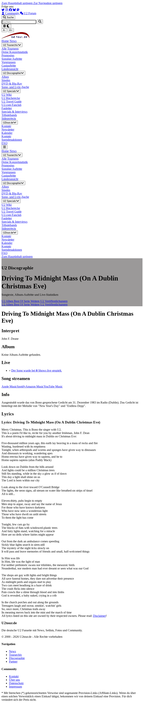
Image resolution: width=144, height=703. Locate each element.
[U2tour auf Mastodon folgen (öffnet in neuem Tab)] (18, 9)
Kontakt (14, 676)
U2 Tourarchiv (10, 45)
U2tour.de (8, 122)
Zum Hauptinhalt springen (17, 3)
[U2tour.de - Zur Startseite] (15, 37)
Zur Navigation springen (47, 3)
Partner (13, 661)
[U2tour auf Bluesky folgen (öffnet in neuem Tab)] (14, 9)
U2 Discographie (12, 73)
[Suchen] (40, 21)
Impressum (15, 686)
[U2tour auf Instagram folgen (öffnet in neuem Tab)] (7, 9)
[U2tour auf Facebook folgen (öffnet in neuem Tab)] (11, 9)
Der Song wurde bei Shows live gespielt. (36, 370)
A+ (10, 30)
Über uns (14, 679)
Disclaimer (99, 615)
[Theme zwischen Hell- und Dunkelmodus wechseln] (6, 26)
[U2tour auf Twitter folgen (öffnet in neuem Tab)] (3, 9)
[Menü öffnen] (5, 147)
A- (4, 30)
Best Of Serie (22, 301)
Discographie (17, 658)
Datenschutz (16, 683)
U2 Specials (9, 91)
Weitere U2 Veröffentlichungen (49, 301)
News (13, 41)
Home (5, 41)
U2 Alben (8, 301)
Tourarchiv (15, 654)
